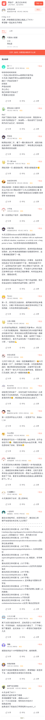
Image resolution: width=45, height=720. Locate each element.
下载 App (39, 3)
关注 (38, 9)
